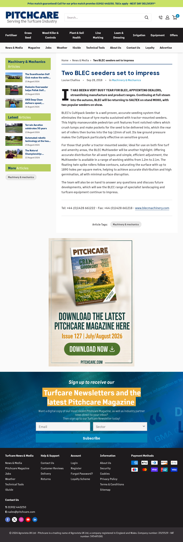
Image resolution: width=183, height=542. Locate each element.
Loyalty (149, 47)
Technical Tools (95, 47)
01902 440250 (17, 507)
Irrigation (139, 35)
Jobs (48, 47)
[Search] (146, 17)
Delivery (46, 473)
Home (64, 60)
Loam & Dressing (119, 35)
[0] (174, 17)
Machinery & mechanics (21, 177)
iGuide (77, 47)
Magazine (34, 47)
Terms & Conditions (112, 484)
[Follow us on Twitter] (14, 519)
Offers (174, 35)
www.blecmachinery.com (152, 208)
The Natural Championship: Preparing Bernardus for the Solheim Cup (37, 152)
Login (74, 462)
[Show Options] (144, 426)
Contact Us (133, 47)
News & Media (14, 47)
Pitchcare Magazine (17, 468)
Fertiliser (11, 35)
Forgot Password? (82, 473)
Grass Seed (28, 35)
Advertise (166, 47)
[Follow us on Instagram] (21, 519)
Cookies (105, 473)
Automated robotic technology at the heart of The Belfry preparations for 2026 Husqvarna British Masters (38, 139)
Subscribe (91, 438)
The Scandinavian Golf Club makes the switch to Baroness (37, 76)
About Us (115, 47)
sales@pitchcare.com (21, 511)
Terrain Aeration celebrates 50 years (36, 126)
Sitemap (105, 489)
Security (105, 468)
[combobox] (103, 17)
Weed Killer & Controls (50, 35)
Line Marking (98, 35)
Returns (46, 479)
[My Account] (167, 17)
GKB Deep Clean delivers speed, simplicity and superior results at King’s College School (37, 101)
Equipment (158, 35)
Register (76, 468)
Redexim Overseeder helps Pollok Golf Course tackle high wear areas (36, 88)
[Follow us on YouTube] (28, 519)
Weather (62, 47)
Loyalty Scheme (80, 479)
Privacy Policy (108, 479)
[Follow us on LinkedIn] (34, 519)
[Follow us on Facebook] (7, 519)
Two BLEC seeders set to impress (113, 60)
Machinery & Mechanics (126, 80)
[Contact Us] (160, 17)
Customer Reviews (52, 468)
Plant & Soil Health (77, 35)
